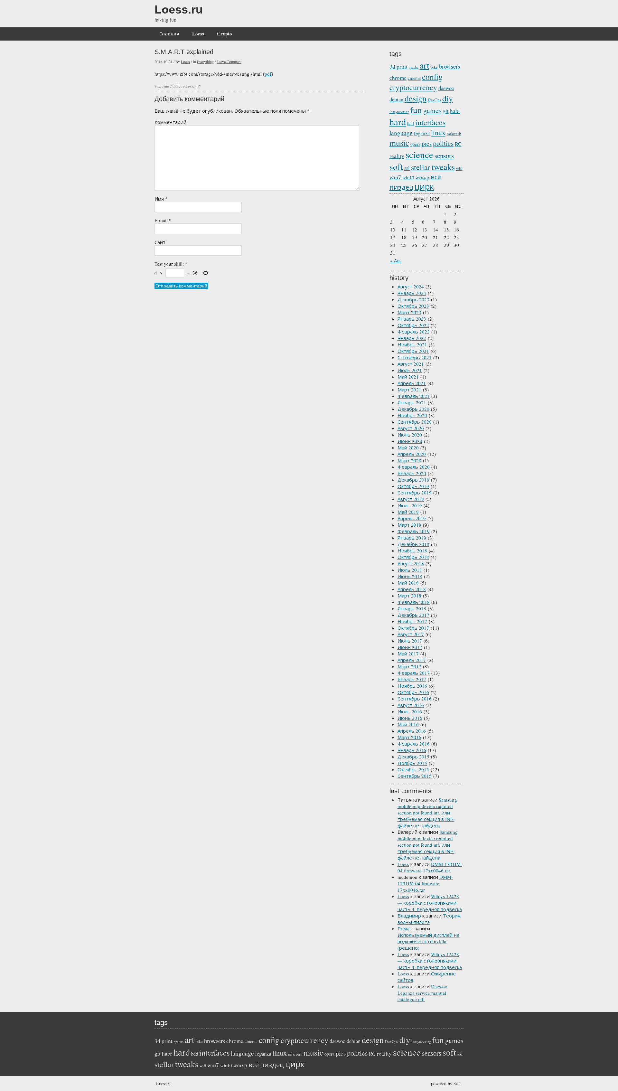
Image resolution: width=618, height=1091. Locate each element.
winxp (422, 177)
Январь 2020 (412, 473)
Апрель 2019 (412, 518)
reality (396, 156)
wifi (459, 168)
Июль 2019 (410, 505)
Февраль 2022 (414, 331)
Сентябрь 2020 (415, 422)
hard (168, 86)
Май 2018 (408, 582)
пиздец (401, 187)
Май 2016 (408, 724)
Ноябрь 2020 (412, 415)
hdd (176, 86)
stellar (420, 167)
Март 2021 (409, 389)
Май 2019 (408, 512)
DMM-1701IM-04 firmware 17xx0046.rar (430, 867)
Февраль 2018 (414, 602)
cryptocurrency (413, 87)
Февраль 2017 (414, 673)
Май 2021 (408, 376)
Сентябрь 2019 (415, 492)
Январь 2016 (412, 750)
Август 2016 (411, 705)
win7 (395, 177)
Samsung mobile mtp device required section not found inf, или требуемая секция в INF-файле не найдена (427, 812)
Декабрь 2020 (413, 409)
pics (427, 143)
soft (198, 86)
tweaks (443, 166)
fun (416, 110)
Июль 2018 (410, 570)
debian (396, 99)
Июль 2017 (410, 640)
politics (443, 143)
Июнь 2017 (410, 647)
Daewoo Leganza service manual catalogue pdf (422, 992)
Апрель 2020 (412, 454)
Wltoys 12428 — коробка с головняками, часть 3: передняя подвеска (430, 902)
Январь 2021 (412, 402)
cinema (414, 78)
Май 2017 (408, 653)
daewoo (446, 88)
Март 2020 (409, 460)
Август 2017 (411, 634)
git (446, 111)
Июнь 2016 (410, 718)
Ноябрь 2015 (412, 763)
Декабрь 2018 (413, 544)
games (432, 110)
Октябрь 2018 (413, 557)
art (424, 65)
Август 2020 (411, 428)
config (432, 76)
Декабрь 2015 (413, 756)
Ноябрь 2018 (412, 550)
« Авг (395, 260)
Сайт (159, 242)
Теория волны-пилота (429, 918)
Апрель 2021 (412, 383)
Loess (198, 33)
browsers (449, 66)
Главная (169, 33)
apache (413, 67)
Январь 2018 (412, 608)
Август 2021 (411, 364)
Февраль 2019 (414, 531)
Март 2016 (409, 737)
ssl (407, 168)
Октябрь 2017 (413, 628)
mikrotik (454, 133)
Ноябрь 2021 (412, 344)
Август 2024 (411, 286)
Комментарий (170, 122)
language (401, 132)
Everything (205, 61)
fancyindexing (399, 111)
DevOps (434, 100)
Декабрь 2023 (413, 299)
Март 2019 (409, 525)
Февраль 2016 (414, 743)
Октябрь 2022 (413, 325)
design (415, 98)
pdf (268, 74)
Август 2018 (411, 563)
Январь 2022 (412, 338)
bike (434, 67)
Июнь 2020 (410, 441)
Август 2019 (411, 499)
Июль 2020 (410, 434)
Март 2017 (409, 666)
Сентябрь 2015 (415, 776)
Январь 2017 (412, 679)
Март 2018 (409, 595)
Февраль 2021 (414, 396)
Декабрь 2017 (413, 615)
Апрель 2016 (412, 731)
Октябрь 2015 (413, 769)
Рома (403, 928)
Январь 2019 (412, 537)
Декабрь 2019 (413, 479)
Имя (161, 198)
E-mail (163, 220)
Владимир (409, 915)
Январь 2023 (412, 318)
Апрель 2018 (412, 589)
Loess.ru (178, 9)
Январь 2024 (412, 293)
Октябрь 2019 (413, 486)
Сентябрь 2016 (415, 698)
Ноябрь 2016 (412, 685)
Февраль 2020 (414, 467)
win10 (408, 177)
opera (415, 144)
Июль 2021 (410, 370)
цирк (424, 186)
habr (455, 111)
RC (458, 143)
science (419, 154)
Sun (457, 1083)
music (399, 142)
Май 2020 (408, 447)
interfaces (430, 122)
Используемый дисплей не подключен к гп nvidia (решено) (429, 941)
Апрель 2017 (412, 660)
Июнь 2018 (410, 576)
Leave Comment (229, 61)
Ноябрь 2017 (412, 621)
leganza (422, 133)
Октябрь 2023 (413, 306)
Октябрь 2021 (413, 351)
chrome (398, 77)
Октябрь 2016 (413, 692)
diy (447, 98)
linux (438, 132)
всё (436, 177)
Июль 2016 (410, 711)
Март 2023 (409, 312)
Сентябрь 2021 (415, 357)
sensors (187, 86)
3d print (398, 66)
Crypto (224, 33)
